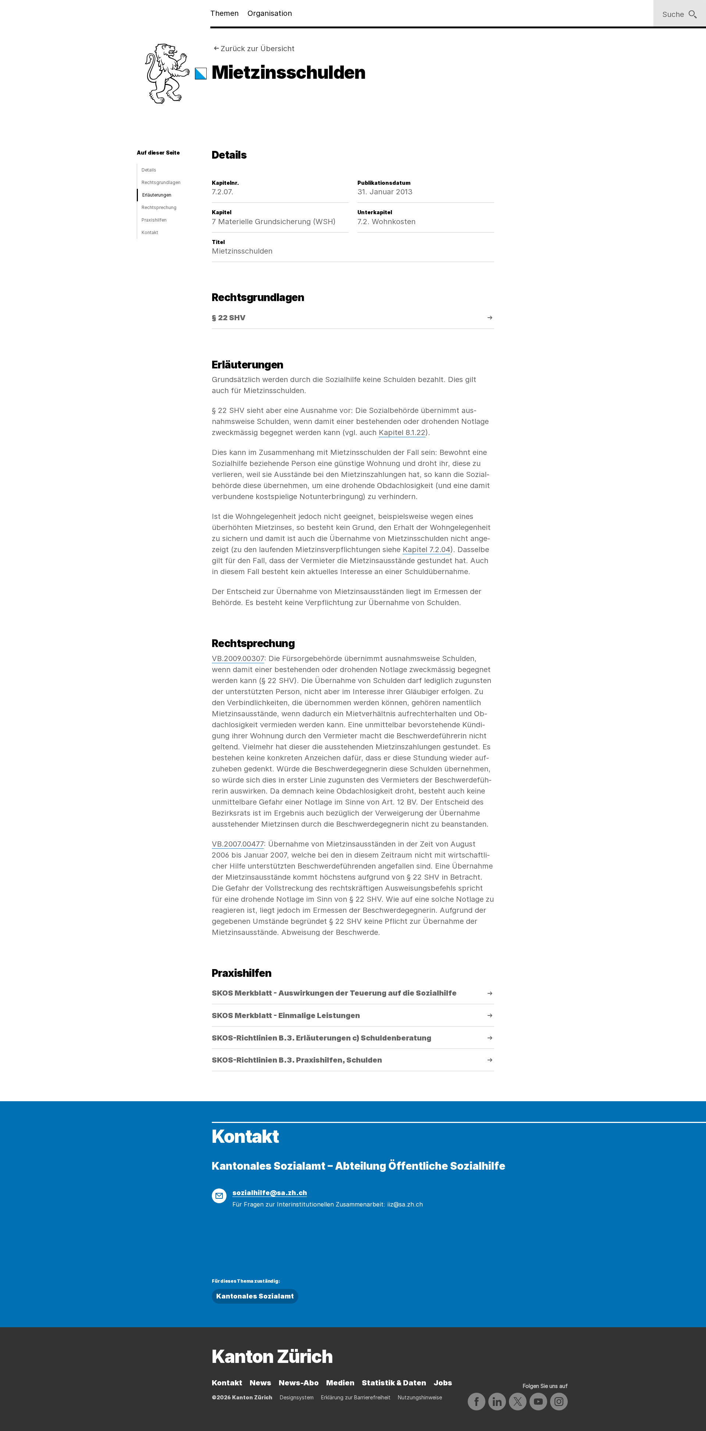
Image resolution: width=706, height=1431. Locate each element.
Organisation (269, 13)
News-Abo (299, 1382)
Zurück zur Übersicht (258, 48)
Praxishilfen (154, 220)
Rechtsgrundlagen (161, 182)
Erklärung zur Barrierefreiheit (356, 1397)
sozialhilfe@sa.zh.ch (269, 1193)
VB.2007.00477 (238, 844)
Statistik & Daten (394, 1382)
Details (149, 170)
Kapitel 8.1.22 (402, 432)
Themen (224, 13)
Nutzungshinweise (420, 1397)
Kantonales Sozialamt (255, 1296)
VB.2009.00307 (238, 658)
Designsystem (297, 1397)
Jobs (443, 1382)
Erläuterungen (156, 195)
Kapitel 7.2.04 (426, 549)
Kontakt (150, 232)
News (260, 1382)
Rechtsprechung (159, 207)
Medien (340, 1382)
